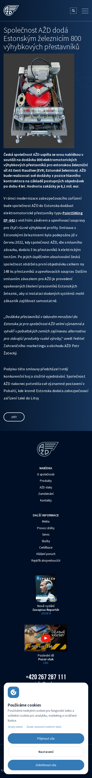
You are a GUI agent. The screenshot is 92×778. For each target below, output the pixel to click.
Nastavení (46, 752)
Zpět (14, 417)
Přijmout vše (46, 738)
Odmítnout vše (46, 765)
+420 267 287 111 (46, 677)
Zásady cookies (15, 726)
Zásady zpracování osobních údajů (43, 726)
